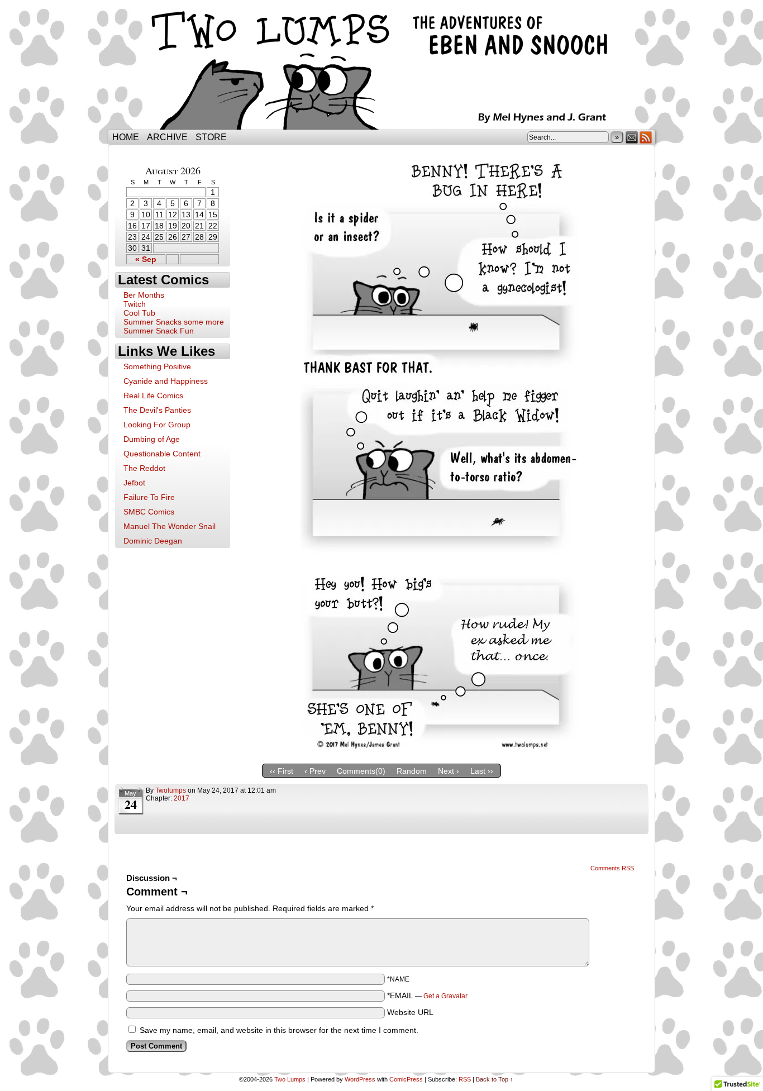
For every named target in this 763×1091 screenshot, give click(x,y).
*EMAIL (427, 995)
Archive (167, 137)
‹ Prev (315, 770)
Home (125, 137)
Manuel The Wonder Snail (169, 526)
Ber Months (143, 294)
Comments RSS (612, 868)
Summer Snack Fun (158, 330)
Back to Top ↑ (494, 1079)
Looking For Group (156, 424)
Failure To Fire (149, 497)
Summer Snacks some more (173, 321)
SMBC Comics (148, 511)
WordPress (360, 1079)
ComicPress (406, 1079)
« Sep (145, 259)
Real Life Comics (153, 395)
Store (211, 137)
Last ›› (481, 770)
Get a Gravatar (445, 996)
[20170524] (440, 749)
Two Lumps (381, 68)
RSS (646, 137)
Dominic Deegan (152, 540)
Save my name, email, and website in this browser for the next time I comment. (279, 1030)
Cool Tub (139, 312)
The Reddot (144, 468)
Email (632, 137)
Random (412, 770)
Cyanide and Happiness (165, 381)
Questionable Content (162, 453)
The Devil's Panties (157, 410)
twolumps (170, 790)
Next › (448, 770)
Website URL (410, 1012)
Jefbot (134, 482)
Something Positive (157, 366)
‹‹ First (281, 770)
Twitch (134, 303)
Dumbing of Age (151, 439)
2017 (181, 798)
